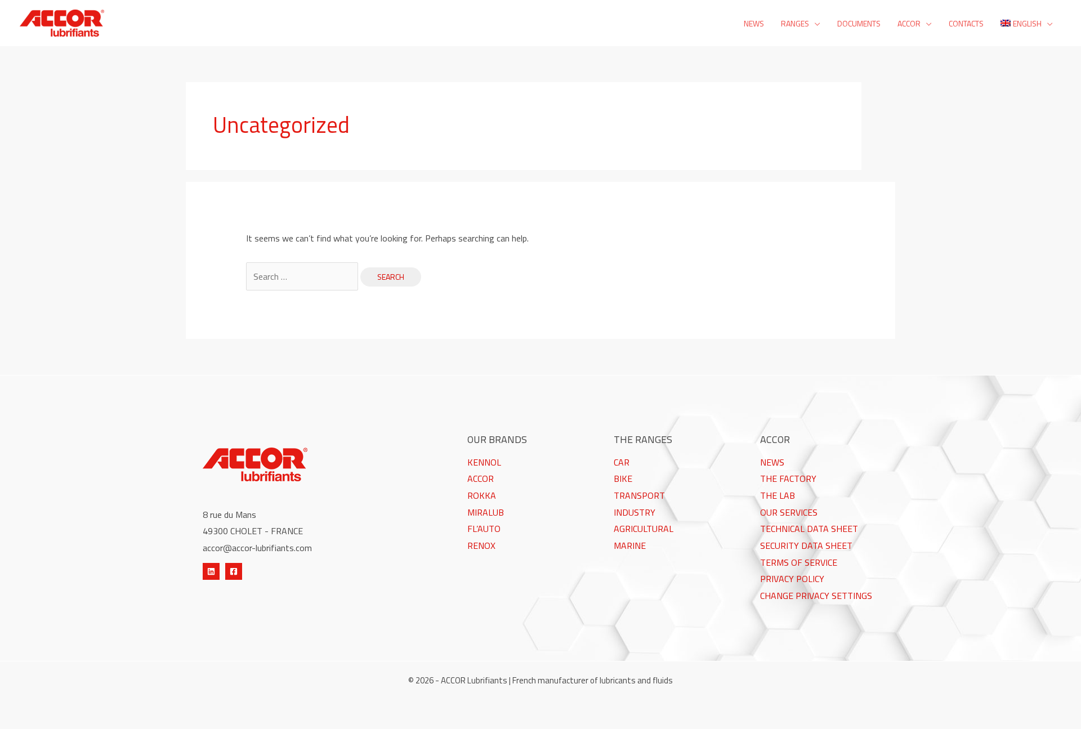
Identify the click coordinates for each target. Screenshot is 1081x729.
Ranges (795, 23)
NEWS (772, 462)
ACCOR (480, 478)
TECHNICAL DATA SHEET (809, 528)
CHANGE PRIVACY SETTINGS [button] (816, 595)
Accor (909, 23)
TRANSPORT (639, 495)
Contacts (966, 23)
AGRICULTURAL (643, 528)
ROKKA (481, 495)
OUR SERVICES (789, 512)
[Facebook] (233, 571)
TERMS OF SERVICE (798, 562)
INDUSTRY (634, 512)
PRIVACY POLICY (792, 578)
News (754, 23)
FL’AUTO (484, 528)
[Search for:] (303, 276)
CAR (621, 462)
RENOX (481, 545)
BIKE (623, 478)
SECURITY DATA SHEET (806, 545)
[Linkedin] (211, 571)
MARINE (630, 545)
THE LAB (777, 495)
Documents (859, 23)
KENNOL (484, 462)
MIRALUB (485, 512)
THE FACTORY (788, 478)
